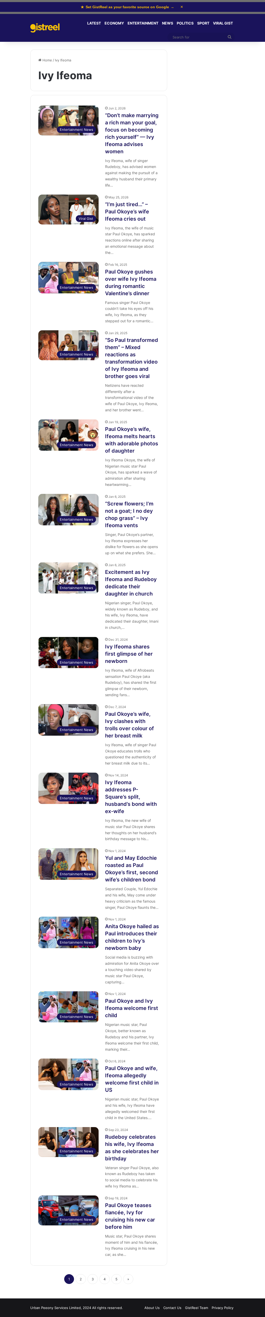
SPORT (203, 23)
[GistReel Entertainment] (45, 28)
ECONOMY (114, 23)
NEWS (167, 23)
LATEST (94, 23)
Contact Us (172, 1308)
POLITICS (185, 23)
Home (46, 60)
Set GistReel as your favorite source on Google (127, 7)
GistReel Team (196, 1308)
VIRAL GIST (223, 23)
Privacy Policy (222, 1308)
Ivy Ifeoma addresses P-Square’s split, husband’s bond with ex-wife (131, 796)
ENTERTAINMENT (143, 23)
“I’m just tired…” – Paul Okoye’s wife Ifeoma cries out (127, 211)
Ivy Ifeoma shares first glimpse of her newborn (129, 654)
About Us (152, 1308)
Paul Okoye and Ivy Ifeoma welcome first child (131, 1008)
